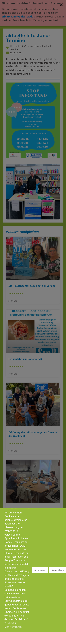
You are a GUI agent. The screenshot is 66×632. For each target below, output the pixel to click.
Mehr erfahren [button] (13, 626)
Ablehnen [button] (40, 570)
